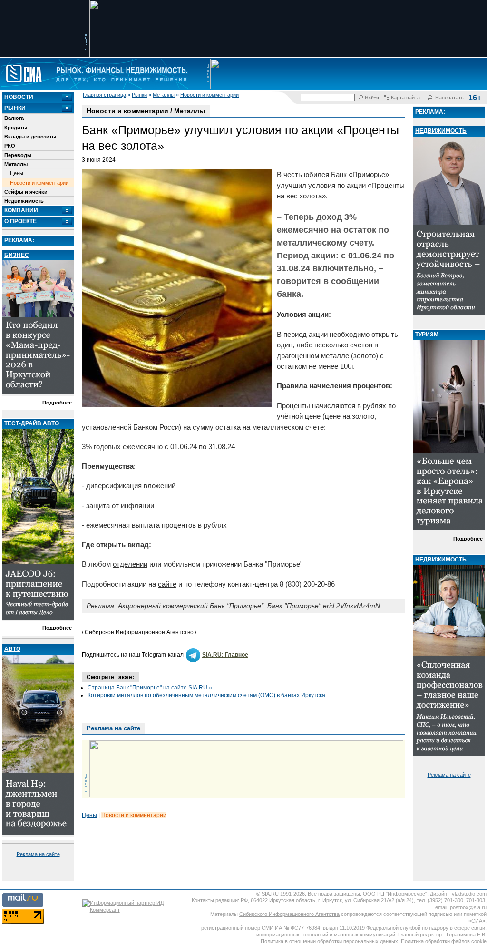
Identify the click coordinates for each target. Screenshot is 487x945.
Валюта (14, 118)
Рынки (139, 95)
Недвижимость (24, 201)
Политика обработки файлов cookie (444, 941)
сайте (167, 584)
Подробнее (57, 402)
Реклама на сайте (38, 854)
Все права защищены (334, 893)
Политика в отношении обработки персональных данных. (330, 941)
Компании (21, 210)
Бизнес (16, 255)
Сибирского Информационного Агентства (289, 914)
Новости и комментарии (209, 95)
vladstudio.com (469, 893)
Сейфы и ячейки (26, 192)
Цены (16, 173)
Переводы (17, 155)
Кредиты (15, 127)
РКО (9, 145)
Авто (12, 649)
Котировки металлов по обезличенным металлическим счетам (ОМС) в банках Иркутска (206, 695)
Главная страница (104, 95)
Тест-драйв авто (31, 423)
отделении (130, 564)
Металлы (164, 95)
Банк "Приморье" (294, 606)
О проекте (20, 221)
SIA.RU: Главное (225, 654)
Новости (18, 97)
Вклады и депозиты (30, 136)
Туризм (426, 334)
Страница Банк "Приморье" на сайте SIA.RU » (150, 687)
